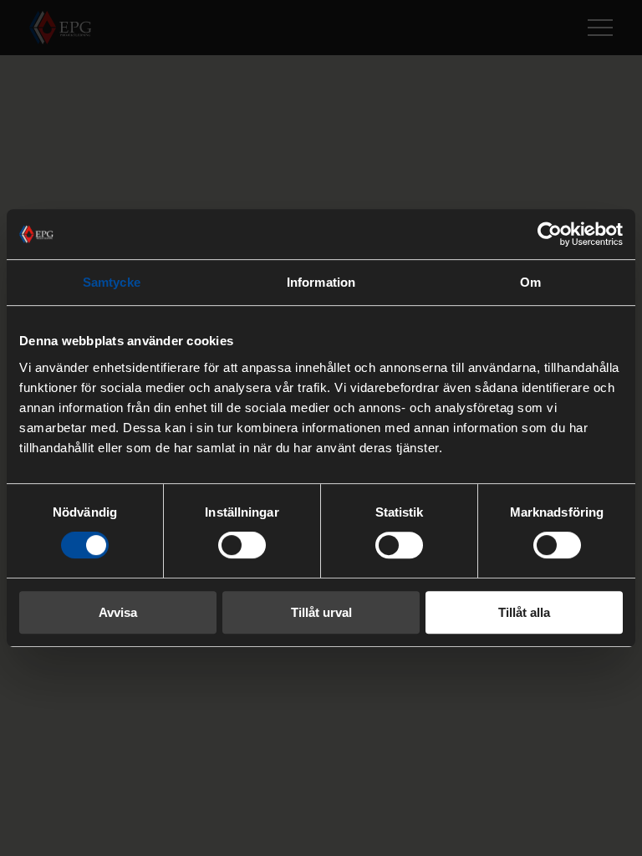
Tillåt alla (524, 612)
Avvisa (118, 612)
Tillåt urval (321, 612)
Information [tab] (321, 282)
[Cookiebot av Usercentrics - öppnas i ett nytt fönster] (549, 234)
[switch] (242, 545)
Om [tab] (530, 282)
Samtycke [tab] (111, 282)
